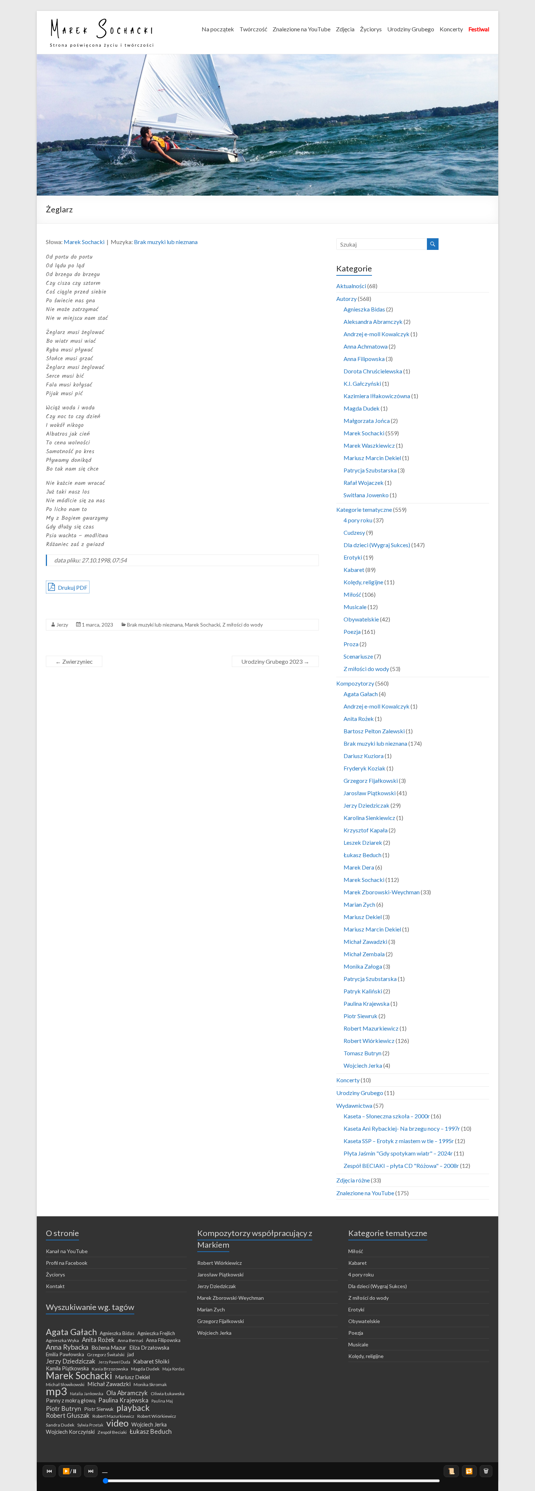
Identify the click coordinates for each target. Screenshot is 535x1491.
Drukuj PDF (72, 587)
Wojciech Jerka (363, 1065)
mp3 (56, 1391)
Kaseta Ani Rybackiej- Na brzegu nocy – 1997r (402, 1128)
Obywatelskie (361, 619)
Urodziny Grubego (410, 28)
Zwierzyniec (74, 661)
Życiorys (371, 28)
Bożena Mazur (108, 1347)
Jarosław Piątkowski (370, 792)
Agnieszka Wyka (62, 1340)
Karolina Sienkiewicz (369, 817)
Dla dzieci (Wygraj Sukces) (377, 544)
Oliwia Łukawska (168, 1393)
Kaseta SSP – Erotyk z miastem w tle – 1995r (399, 1140)
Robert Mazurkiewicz (371, 1028)
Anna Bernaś (130, 1340)
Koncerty (451, 28)
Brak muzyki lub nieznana (166, 241)
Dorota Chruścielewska (373, 371)
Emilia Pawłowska (65, 1354)
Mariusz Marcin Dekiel (372, 457)
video (117, 1423)
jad (130, 1354)
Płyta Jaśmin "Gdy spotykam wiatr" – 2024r (398, 1153)
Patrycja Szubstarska (370, 470)
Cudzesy (354, 532)
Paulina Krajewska (366, 1003)
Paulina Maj (162, 1400)
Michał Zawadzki (365, 941)
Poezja (352, 631)
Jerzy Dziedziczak (366, 805)
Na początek (218, 28)
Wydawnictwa (354, 1105)
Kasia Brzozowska (110, 1369)
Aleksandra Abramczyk (373, 321)
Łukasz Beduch (362, 854)
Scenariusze (358, 656)
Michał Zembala (364, 953)
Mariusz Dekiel (363, 916)
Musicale (355, 606)
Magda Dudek (362, 408)
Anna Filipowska (364, 358)
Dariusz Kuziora (364, 755)
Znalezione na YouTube (301, 28)
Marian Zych (359, 904)
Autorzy (346, 298)
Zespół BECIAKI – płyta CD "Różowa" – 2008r (401, 1165)
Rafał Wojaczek (364, 482)
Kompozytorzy (355, 683)
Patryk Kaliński (363, 991)
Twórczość (253, 28)
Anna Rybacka (67, 1347)
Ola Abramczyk (127, 1393)
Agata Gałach (361, 693)
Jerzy (62, 624)
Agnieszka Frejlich (156, 1333)
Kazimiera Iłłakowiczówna (377, 395)
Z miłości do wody (242, 624)
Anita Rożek (359, 718)
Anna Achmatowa (366, 346)
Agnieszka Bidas (364, 309)
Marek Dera (359, 867)
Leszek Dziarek (363, 842)
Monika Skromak (150, 1384)
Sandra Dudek (60, 1425)
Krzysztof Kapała (366, 830)
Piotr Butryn (63, 1408)
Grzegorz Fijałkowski (371, 780)
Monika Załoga (363, 966)
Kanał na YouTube (67, 1251)
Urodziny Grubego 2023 (275, 661)
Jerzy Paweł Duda (114, 1361)
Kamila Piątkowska (67, 1368)
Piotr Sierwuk (99, 1409)
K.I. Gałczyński (362, 383)
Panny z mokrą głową (70, 1400)
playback (133, 1407)
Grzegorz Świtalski (105, 1354)
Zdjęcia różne (353, 1180)
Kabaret (354, 569)
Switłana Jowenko (366, 494)
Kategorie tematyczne (364, 509)
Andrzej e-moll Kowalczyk (376, 333)
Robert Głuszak (68, 1415)
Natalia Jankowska (86, 1393)
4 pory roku (358, 520)
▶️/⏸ (70, 1470)
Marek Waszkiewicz (369, 445)
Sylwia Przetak (90, 1425)
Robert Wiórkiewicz (369, 1040)
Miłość (352, 594)
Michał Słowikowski (65, 1384)
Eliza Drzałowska (149, 1348)
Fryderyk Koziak (364, 768)
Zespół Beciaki (112, 1432)
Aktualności (351, 285)
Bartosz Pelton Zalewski (374, 730)
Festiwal (478, 28)
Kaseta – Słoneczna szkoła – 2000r (387, 1116)
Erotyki (353, 557)
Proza (351, 643)
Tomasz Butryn (362, 1052)
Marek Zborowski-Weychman (382, 891)
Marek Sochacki (84, 241)
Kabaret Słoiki (151, 1361)
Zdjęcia (345, 28)
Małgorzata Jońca (367, 420)
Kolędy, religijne (363, 581)
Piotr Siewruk (360, 1015)
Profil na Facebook (66, 1263)
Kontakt (55, 1286)
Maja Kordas (173, 1368)
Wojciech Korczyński (70, 1432)
